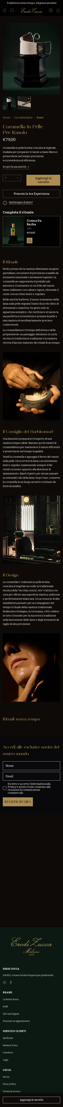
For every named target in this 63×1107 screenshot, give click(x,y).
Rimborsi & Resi (10, 1045)
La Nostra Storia (11, 999)
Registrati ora (18, 802)
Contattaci (8, 1052)
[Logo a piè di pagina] (31, 946)
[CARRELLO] (58, 10)
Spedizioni (8, 1038)
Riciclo (6, 1077)
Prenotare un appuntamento (16, 1021)
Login (5, 1060)
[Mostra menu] (4, 10)
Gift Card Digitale (11, 1014)
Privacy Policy (9, 1084)
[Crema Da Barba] (13, 231)
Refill (5, 1006)
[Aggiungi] (29, 240)
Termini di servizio (11, 1091)
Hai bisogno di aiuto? (21, 202)
